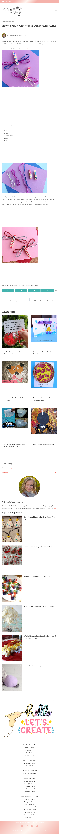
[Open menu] (56, 10)
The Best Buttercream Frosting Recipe (39, 606)
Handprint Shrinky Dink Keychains (38, 576)
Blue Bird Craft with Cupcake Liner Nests (14, 299)
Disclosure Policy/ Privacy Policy (26, 822)
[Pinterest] (10, 1)
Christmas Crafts (29, 791)
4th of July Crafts (29, 784)
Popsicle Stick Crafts (29, 809)
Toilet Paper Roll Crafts (29, 807)
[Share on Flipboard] (34, 290)
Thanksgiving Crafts (29, 789)
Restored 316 (43, 831)
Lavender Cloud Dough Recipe (36, 666)
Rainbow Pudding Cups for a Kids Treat (45, 299)
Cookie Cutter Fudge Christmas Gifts (38, 547)
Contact (41, 822)
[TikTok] (13, 1)
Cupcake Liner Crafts (29, 817)
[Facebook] (3, 1)
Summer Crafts (29, 750)
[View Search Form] (56, 1)
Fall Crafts (29, 753)
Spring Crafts (29, 747)
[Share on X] (47, 290)
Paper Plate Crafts (29, 804)
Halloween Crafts (29, 786)
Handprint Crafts (29, 799)
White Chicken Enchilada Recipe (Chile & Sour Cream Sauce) (40, 637)
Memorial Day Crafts (29, 781)
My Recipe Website (29, 763)
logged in (13, 468)
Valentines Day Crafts (29, 773)
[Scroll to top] (55, 828)
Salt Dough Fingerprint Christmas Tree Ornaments (39, 518)
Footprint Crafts (29, 802)
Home (3, 21)
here (54, 508)
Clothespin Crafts (11, 21)
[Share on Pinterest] (21, 290)
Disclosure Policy (30, 48)
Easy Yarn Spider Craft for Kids (43, 444)
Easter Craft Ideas (29, 778)
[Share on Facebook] (8, 290)
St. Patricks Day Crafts (29, 776)
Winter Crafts (29, 755)
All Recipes (29, 766)
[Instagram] (6, 1)
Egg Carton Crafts (29, 812)
